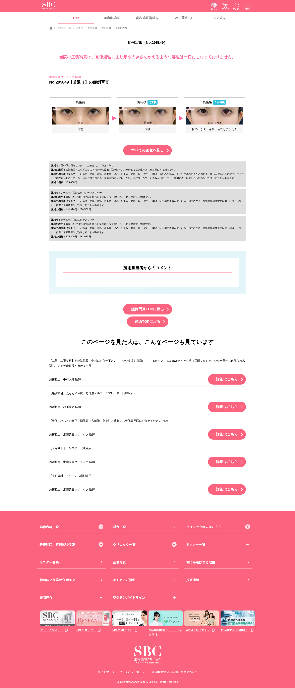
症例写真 (92, 28)
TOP (75, 17)
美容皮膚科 (111, 17)
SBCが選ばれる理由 (200, 562)
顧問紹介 (46, 597)
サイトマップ (106, 672)
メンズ (217, 17)
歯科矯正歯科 (145, 17)
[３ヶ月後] (214, 115)
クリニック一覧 (124, 544)
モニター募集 (49, 562)
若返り (79, 28)
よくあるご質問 (124, 579)
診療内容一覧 (64, 28)
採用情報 (192, 579)
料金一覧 (119, 526)
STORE (225, 9)
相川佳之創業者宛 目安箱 (58, 579)
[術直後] (147, 115)
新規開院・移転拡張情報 (57, 544)
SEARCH (237, 9)
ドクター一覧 (195, 544)
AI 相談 (214, 9)
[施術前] (80, 115)
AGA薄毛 (181, 17)
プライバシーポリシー (133, 672)
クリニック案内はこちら (204, 526)
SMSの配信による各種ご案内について (173, 672)
